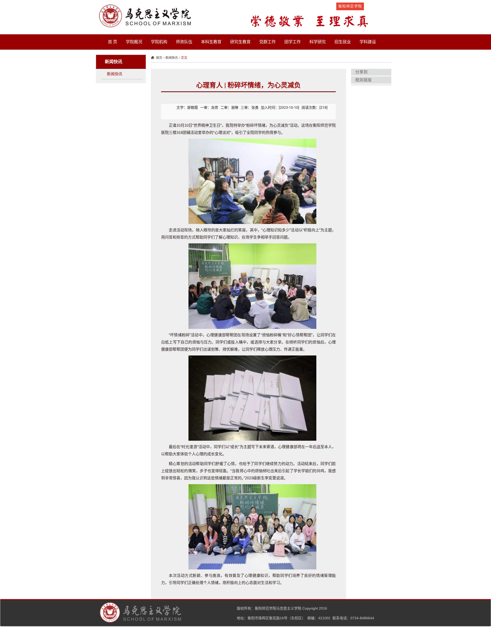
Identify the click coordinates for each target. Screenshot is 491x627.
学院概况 (134, 42)
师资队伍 (184, 42)
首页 (159, 58)
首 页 (112, 42)
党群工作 (267, 42)
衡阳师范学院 (350, 6)
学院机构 (159, 42)
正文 (184, 58)
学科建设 (368, 42)
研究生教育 (240, 42)
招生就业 (342, 42)
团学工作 (292, 42)
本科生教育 (211, 42)
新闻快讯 (114, 74)
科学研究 (317, 42)
